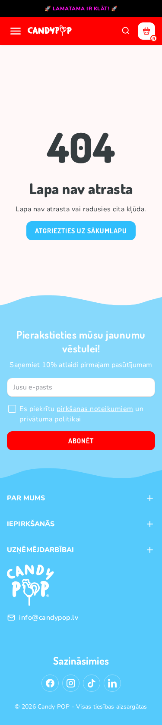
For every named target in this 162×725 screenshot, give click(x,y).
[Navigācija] (15, 31)
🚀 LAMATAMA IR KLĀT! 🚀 (81, 8)
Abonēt (81, 440)
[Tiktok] (91, 683)
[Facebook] (50, 683)
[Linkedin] (112, 683)
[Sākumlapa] (50, 31)
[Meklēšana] (125, 31)
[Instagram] (70, 683)
